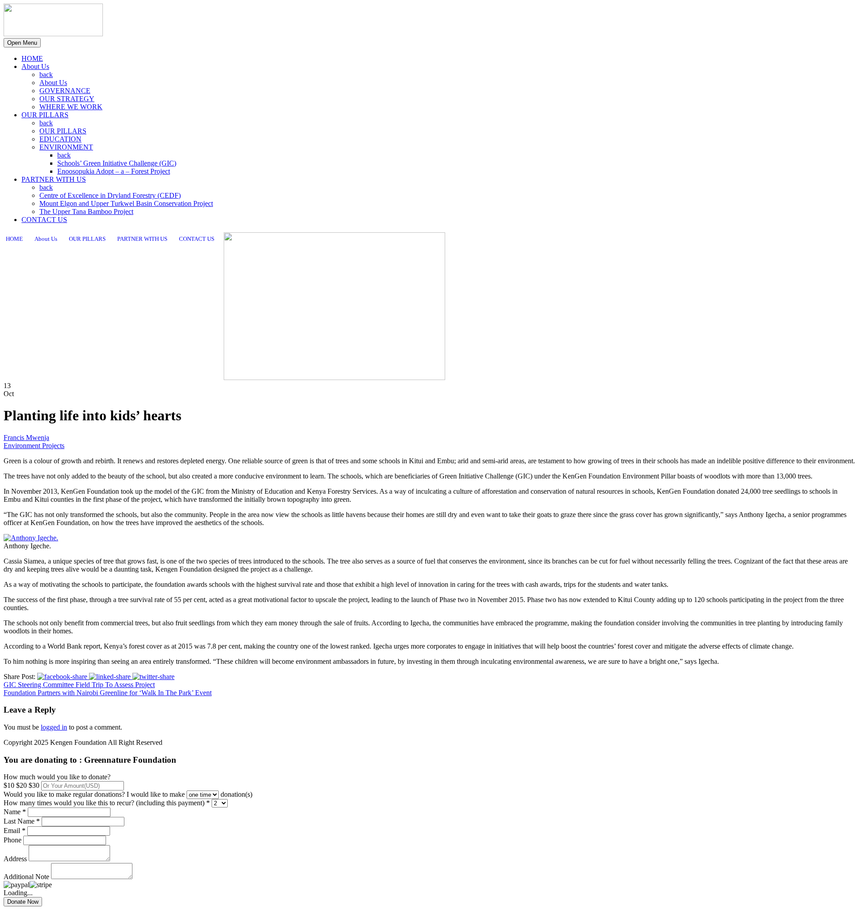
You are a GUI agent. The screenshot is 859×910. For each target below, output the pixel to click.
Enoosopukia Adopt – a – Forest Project (113, 171)
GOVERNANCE (64, 90)
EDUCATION (60, 139)
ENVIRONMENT (66, 147)
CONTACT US (44, 219)
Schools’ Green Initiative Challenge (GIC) (116, 163)
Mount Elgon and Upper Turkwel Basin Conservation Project (126, 203)
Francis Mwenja (26, 437)
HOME (32, 58)
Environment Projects (34, 445)
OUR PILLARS (44, 115)
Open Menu (22, 42)
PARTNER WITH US (53, 179)
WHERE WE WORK (70, 107)
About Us (35, 66)
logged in (54, 727)
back (46, 74)
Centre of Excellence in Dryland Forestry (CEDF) (110, 195)
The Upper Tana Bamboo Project (86, 211)
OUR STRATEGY (66, 99)
